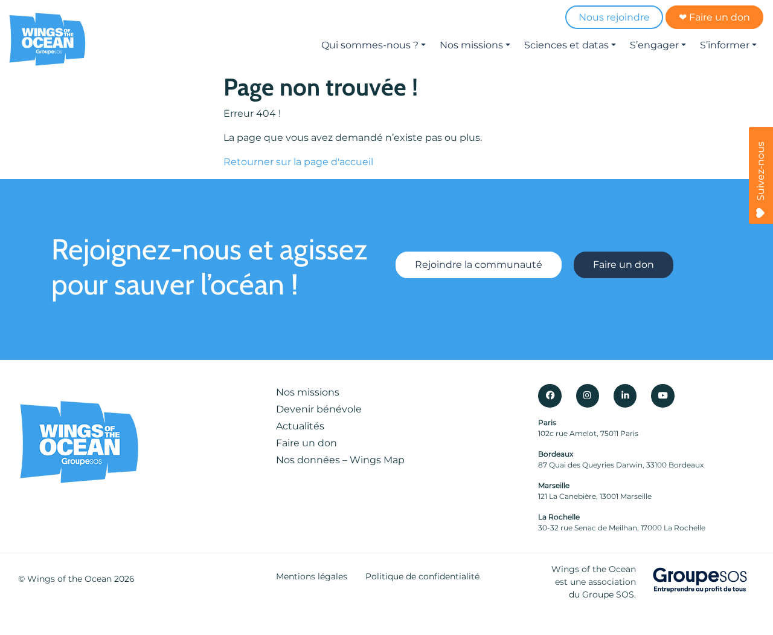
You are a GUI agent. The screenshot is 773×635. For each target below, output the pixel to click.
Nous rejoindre (614, 17)
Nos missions (471, 45)
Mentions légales (311, 576)
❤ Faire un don (714, 17)
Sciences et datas (566, 45)
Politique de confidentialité (422, 576)
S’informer (724, 45)
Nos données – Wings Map (340, 460)
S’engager (654, 45)
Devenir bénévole (319, 409)
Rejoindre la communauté (478, 264)
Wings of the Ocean (69, 578)
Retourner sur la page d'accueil (298, 162)
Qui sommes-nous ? (370, 45)
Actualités (300, 426)
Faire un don (623, 264)
